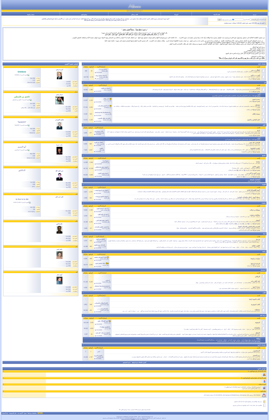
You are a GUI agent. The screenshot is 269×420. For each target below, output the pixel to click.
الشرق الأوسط (249, 170)
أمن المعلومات (231, 223)
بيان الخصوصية (12, 413)
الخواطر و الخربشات (241, 95)
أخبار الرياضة (250, 265)
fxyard (105, 192)
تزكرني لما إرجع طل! (227, 19)
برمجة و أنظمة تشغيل (221, 223)
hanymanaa (103, 304)
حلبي (100, 150)
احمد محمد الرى (246, 388)
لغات (258, 138)
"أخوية (149, 33)
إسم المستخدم (262, 19)
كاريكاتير (251, 101)
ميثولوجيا (251, 135)
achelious (106, 107)
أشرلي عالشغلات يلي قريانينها (139, 362)
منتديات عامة (262, 64)
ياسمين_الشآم (100, 240)
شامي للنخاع (102, 77)
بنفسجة (104, 265)
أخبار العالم (241, 170)
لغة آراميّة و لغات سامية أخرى (232, 139)
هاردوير (246, 223)
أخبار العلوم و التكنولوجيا (247, 151)
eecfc (105, 198)
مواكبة (258, 338)
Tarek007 (22, 122)
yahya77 (106, 334)
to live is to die (22, 199)
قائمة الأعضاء (217, 14)
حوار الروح (250, 180)
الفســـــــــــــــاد (249, 176)
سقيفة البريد (250, 358)
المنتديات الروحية (255, 179)
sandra (103, 71)
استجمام (263, 270)
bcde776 (106, 287)
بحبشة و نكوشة (30, 14)
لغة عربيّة (251, 139)
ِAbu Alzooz (99, 133)
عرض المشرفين (127, 362)
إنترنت (251, 223)
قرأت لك (251, 91)
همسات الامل (104, 210)
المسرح (214, 95)
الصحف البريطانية (232, 170)
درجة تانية (263, 315)
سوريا (25, 413)
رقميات (264, 203)
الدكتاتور (21, 170)
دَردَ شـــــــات (230, 341)
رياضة (264, 251)
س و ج (254, 14)
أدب (259, 94)
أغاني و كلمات (249, 109)
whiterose (104, 175)
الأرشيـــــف (20, 413)
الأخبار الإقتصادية (249, 193)
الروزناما (176, 14)
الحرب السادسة (239, 341)
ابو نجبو (107, 114)
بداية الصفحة (5, 413)
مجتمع (264, 155)
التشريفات (250, 78)
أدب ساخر (250, 95)
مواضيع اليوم (84, 14)
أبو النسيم (22, 147)
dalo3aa (244, 395)
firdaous (106, 322)
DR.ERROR (219, 395)
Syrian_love (106, 120)
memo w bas (209, 395)
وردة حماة (99, 144)
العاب (264, 293)
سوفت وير (239, 223)
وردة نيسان (106, 89)
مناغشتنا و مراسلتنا (32, 413)
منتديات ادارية (262, 345)
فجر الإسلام (104, 216)
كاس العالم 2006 (249, 341)
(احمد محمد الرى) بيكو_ (259, 23)
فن (265, 82)
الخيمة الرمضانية (221, 341)
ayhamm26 (104, 162)
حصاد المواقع (240, 176)
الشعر (219, 95)
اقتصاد (264, 184)
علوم (264, 125)
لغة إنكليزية (244, 139)
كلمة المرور (246, 19)
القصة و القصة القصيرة (228, 95)
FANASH (258, 395)
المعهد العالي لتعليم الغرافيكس (246, 230)
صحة (264, 234)
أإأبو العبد (99, 357)
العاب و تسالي (134, 14)
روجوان (251, 395)
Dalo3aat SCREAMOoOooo (232, 395)
